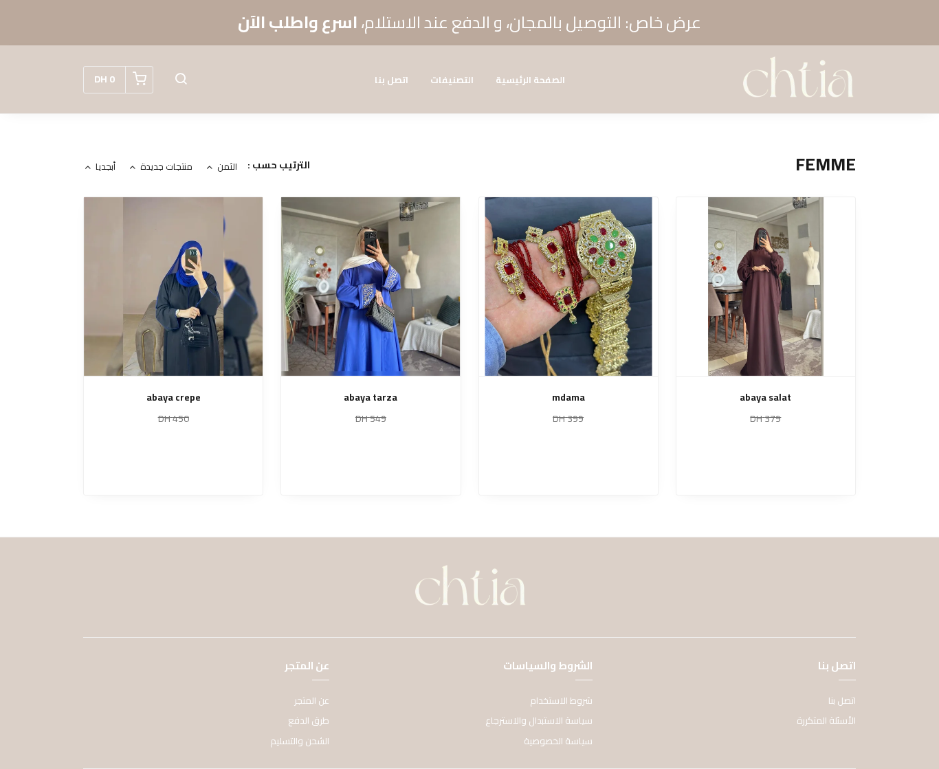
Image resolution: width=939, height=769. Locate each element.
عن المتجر (311, 701)
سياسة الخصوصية (558, 741)
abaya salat (765, 397)
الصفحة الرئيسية (530, 79)
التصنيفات (452, 79)
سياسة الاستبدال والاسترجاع (539, 721)
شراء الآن (766, 468)
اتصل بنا (391, 79)
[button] (181, 79)
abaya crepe (173, 397)
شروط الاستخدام (561, 701)
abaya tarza (370, 397)
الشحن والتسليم (299, 741)
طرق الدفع (308, 721)
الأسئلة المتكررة (826, 721)
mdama (568, 397)
